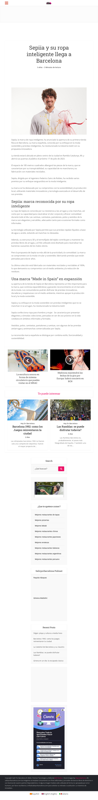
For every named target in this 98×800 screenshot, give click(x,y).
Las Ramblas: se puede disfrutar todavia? (70, 428)
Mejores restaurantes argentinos (48, 553)
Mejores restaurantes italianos (47, 548)
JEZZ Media (58, 778)
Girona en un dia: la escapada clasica (48, 661)
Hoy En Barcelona (28, 423)
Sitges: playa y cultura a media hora (47, 633)
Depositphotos (81, 778)
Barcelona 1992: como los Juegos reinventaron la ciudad (27, 430)
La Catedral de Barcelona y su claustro (48, 647)
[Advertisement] (49, 684)
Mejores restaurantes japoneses (48, 537)
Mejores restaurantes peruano (47, 559)
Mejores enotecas (42, 542)
